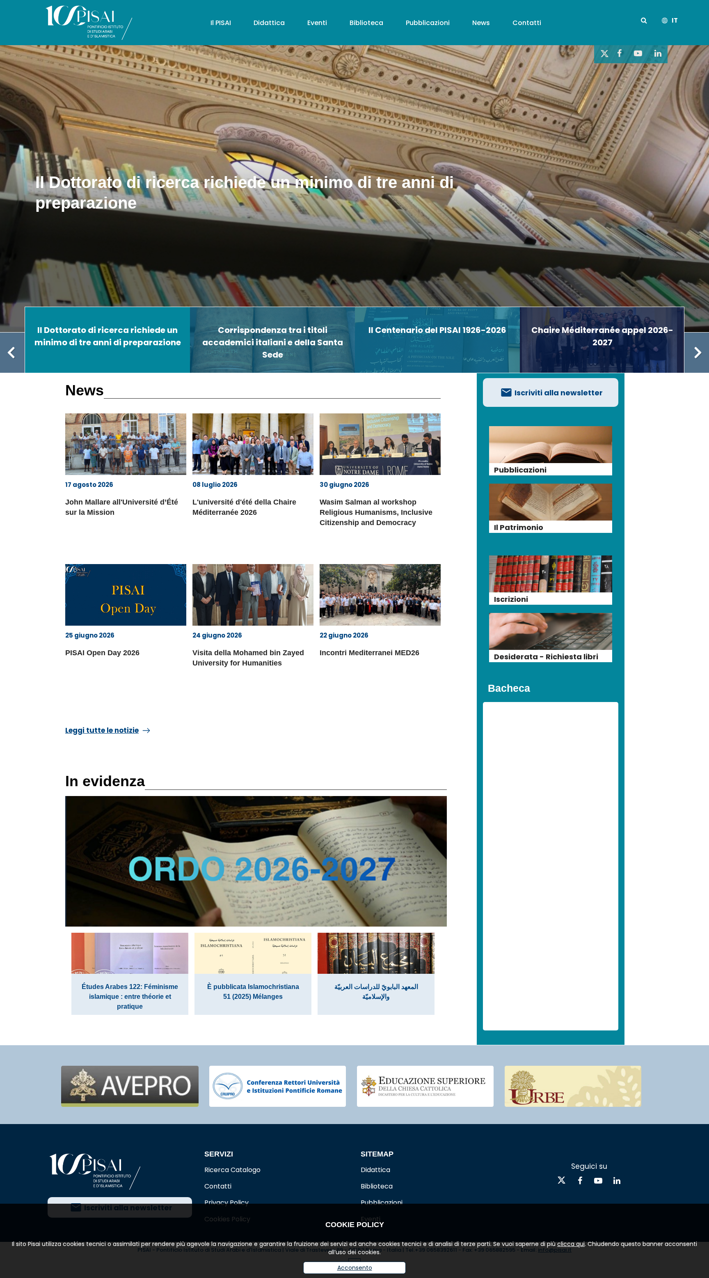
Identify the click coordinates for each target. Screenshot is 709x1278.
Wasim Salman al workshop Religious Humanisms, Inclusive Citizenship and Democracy (376, 512)
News (481, 23)
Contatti (526, 23)
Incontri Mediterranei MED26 (369, 653)
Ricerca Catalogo (232, 1170)
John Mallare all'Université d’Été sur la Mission (121, 507)
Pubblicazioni (428, 23)
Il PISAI (220, 23)
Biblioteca (366, 23)
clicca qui (571, 1244)
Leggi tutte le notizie (102, 730)
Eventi (317, 23)
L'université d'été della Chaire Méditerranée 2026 (244, 507)
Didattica (269, 23)
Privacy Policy (226, 1202)
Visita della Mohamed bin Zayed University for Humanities (248, 658)
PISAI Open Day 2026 (102, 653)
